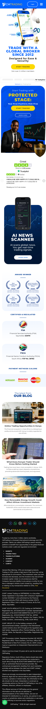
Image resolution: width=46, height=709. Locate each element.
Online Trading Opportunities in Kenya (23, 426)
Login (32, 4)
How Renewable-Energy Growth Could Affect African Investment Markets (23, 501)
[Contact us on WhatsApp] (4, 702)
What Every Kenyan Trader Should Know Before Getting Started (23, 463)
